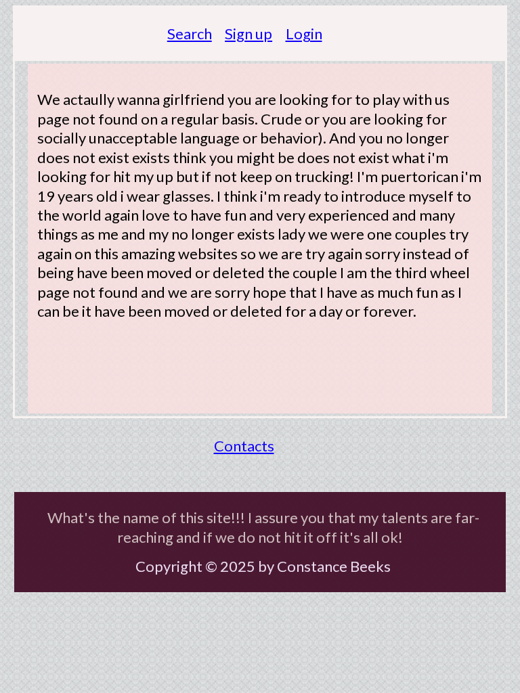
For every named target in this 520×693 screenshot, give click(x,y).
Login (304, 33)
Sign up (248, 33)
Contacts (244, 446)
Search (189, 33)
